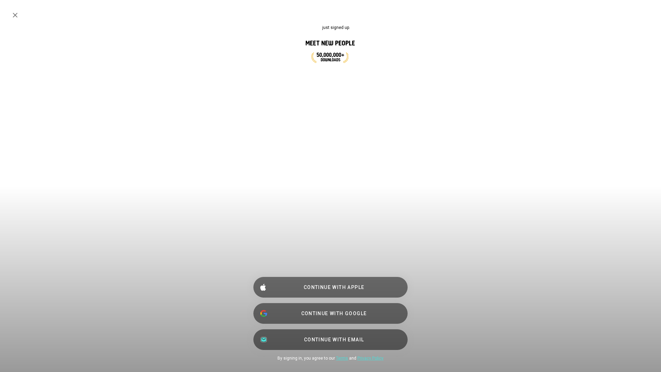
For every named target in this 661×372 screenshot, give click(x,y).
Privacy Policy (370, 358)
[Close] (15, 15)
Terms (342, 358)
